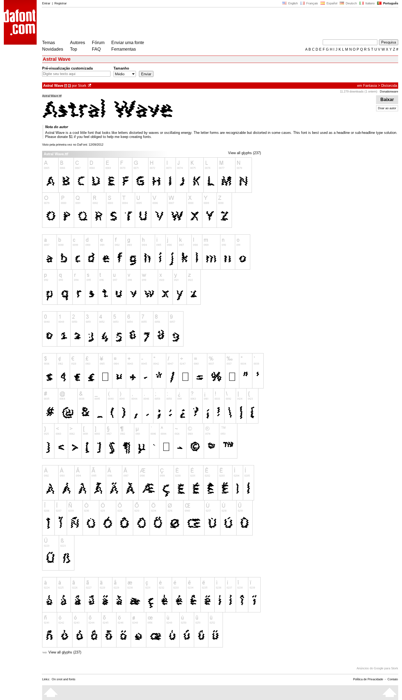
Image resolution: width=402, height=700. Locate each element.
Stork (82, 85)
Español (331, 3)
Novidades (52, 49)
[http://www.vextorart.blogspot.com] (90, 85)
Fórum (98, 42)
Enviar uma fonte (127, 42)
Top (73, 49)
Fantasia (370, 85)
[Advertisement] (141, 24)
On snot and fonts (63, 679)
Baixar (387, 99)
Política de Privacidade (368, 679)
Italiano (369, 3)
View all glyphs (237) (244, 153)
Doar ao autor (387, 108)
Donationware (389, 91)
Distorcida (389, 85)
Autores (77, 42)
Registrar (60, 3)
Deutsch (351, 3)
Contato (393, 679)
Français (312, 3)
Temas (48, 42)
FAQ (96, 49)
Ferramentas (123, 49)
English (293, 3)
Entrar (46, 3)
